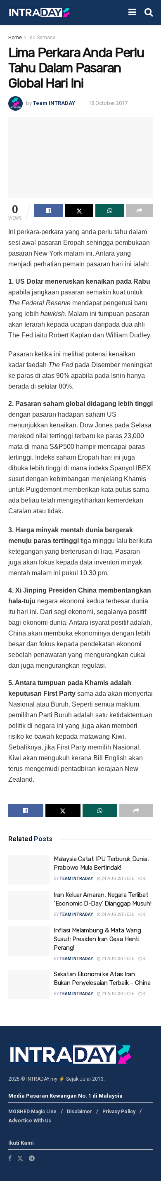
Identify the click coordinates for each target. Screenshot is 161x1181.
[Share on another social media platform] (139, 210)
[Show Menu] (132, 12)
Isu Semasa (42, 37)
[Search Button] (148, 12)
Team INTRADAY (54, 103)
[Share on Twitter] (79, 210)
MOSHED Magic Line (32, 1112)
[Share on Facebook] (48, 210)
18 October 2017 (108, 103)
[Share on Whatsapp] (109, 210)
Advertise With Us (29, 1121)
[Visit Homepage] (39, 13)
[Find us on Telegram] (32, 1158)
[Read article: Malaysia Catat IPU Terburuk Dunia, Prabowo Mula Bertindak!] (29, 870)
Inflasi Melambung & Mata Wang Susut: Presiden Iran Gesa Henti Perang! (97, 939)
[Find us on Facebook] (10, 1158)
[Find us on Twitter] (20, 1158)
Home (15, 37)
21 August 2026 (117, 958)
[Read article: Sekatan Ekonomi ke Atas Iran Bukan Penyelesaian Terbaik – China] (29, 985)
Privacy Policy (118, 1112)
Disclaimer (79, 1112)
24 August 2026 (117, 878)
